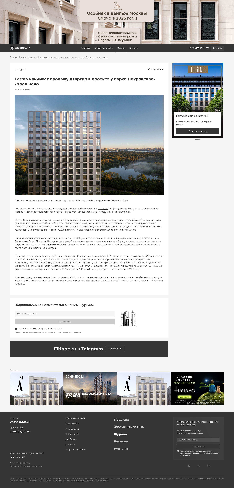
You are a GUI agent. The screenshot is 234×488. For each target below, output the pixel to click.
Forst (106, 280)
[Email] (208, 466)
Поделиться (157, 69)
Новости (31, 57)
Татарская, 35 (72, 434)
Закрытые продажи (76, 450)
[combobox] (81, 418)
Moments (103, 208)
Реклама (121, 441)
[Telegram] (188, 466)
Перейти (113, 349)
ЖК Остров (71, 439)
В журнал (21, 69)
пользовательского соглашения (66, 332)
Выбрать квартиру (197, 131)
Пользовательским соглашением (150, 478)
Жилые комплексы (103, 48)
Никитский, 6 (72, 424)
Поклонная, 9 (72, 429)
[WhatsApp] (198, 466)
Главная (13, 57)
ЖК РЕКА (70, 444)
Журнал (121, 48)
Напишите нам (17, 457)
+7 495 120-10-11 (20, 422)
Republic (19, 284)
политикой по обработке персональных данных (195, 452)
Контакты (133, 48)
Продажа (85, 48)
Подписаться (64, 321)
